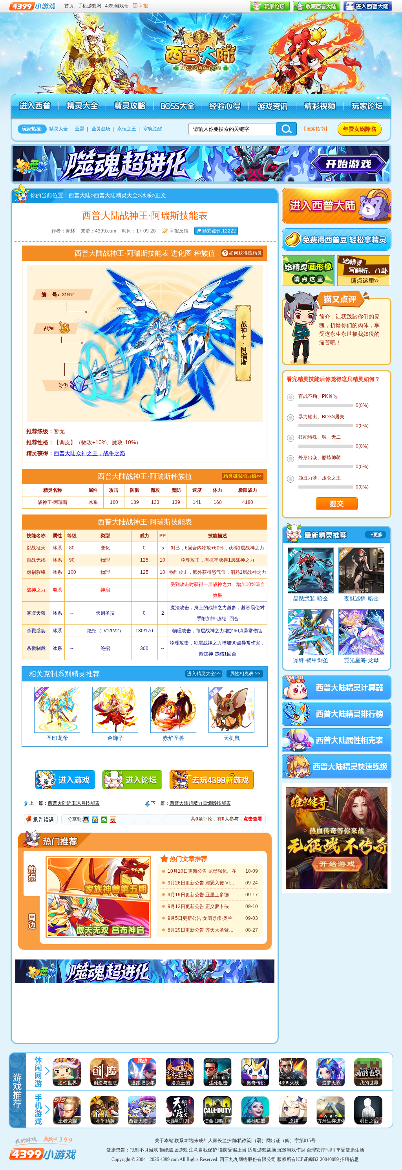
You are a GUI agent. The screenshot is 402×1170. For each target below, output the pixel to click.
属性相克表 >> (245, 673)
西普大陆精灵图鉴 (316, 532)
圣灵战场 (100, 129)
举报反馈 (179, 231)
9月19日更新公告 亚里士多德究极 (202, 894)
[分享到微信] (104, 820)
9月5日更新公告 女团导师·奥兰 (200, 918)
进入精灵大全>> (204, 673)
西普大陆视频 (319, 106)
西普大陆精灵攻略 (129, 106)
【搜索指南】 (316, 129)
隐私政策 (241, 1140)
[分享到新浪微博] (113, 820)
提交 (337, 503)
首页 (69, 6)
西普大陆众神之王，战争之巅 (89, 453)
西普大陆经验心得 (224, 106)
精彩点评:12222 (219, 231)
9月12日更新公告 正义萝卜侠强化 (202, 906)
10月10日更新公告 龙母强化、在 (202, 871)
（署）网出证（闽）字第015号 (284, 1140)
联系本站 (183, 1140)
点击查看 (252, 819)
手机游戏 (38, 1109)
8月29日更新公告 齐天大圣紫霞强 (202, 930)
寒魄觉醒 (152, 129)
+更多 (377, 534)
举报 (143, 6)
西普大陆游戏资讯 (272, 106)
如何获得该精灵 (245, 253)
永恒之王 (126, 129)
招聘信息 (349, 1159)
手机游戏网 (89, 6)
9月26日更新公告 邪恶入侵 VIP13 (202, 883)
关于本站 (164, 1140)
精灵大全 (58, 129)
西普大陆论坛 (367, 106)
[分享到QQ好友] (86, 820)
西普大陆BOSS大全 (177, 106)
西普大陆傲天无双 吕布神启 (98, 917)
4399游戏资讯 (38, 1070)
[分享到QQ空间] (95, 820)
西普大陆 (205, 51)
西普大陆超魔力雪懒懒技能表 (200, 803)
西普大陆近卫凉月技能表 (74, 803)
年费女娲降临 (359, 129)
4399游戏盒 (117, 6)
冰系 (146, 195)
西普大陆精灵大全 (82, 106)
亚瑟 (79, 129)
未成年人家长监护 (213, 1140)
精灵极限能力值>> (242, 476)
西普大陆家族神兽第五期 (98, 876)
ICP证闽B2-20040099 (317, 1159)
